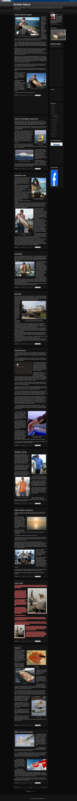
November (55, 119)
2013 (53, 132)
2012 (53, 134)
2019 (53, 105)
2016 (53, 110)
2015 (53, 111)
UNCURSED (18, 254)
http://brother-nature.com (55, 46)
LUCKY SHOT (19, 583)
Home (31, 787)
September (55, 121)
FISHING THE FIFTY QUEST (23, 15)
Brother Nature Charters (54, 169)
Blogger (44, 798)
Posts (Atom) (33, 791)
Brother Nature (22, 4)
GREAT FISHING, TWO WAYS (24, 510)
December (55, 114)
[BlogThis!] (36, 95)
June (54, 125)
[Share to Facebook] (38, 95)
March (54, 129)
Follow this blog (56, 144)
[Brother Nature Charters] (54, 185)
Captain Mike (59, 14)
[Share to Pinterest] (40, 95)
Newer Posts (17, 787)
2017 (53, 108)
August (54, 122)
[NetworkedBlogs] (56, 143)
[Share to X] (37, 95)
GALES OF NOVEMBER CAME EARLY (26, 119)
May (54, 127)
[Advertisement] (31, 105)
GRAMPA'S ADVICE (21, 452)
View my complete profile (55, 24)
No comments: (30, 95)
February (55, 130)
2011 (53, 136)
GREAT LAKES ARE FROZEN (24, 732)
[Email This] (35, 95)
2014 (53, 113)
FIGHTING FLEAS (20, 350)
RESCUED (18, 294)
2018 (53, 106)
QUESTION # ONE (20, 175)
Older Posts (44, 787)
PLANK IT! (18, 648)
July (54, 124)
